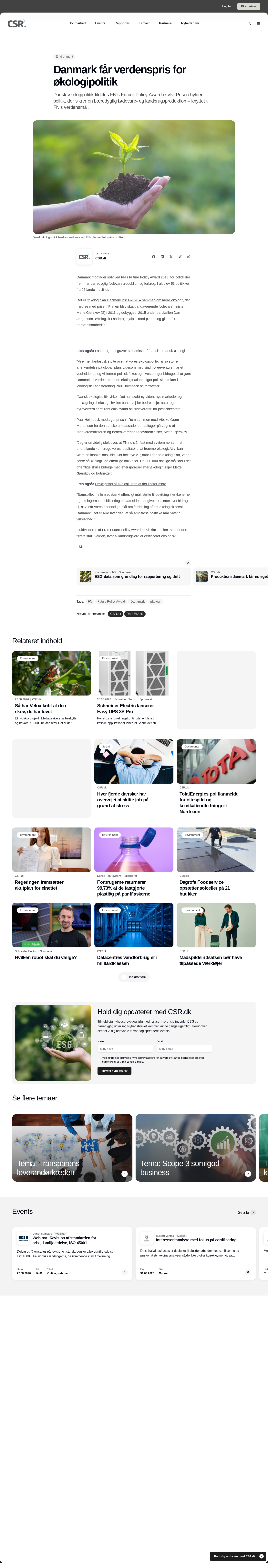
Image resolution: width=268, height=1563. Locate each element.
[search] (249, 23)
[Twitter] (171, 256)
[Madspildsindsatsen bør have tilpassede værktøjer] (216, 934)
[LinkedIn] (162, 256)
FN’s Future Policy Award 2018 (145, 277)
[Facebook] (153, 256)
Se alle (243, 1212)
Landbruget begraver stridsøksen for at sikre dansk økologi (140, 351)
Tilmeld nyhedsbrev (114, 1070)
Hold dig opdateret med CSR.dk (235, 1556)
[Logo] (17, 23)
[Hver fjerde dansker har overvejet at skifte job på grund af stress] (133, 774)
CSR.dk (101, 258)
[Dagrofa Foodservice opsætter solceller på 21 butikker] (216, 862)
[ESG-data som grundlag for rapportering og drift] (134, 576)
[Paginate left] (15, 1147)
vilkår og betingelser (182, 1057)
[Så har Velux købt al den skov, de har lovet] (51, 688)
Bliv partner (248, 6)
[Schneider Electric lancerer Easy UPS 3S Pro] (133, 688)
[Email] (180, 256)
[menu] (258, 23)
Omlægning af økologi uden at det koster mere (130, 484)
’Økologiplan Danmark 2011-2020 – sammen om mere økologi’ (135, 300)
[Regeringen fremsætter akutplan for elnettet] (51, 859)
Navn (101, 1041)
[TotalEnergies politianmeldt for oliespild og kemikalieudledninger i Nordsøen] (216, 777)
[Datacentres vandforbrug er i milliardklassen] (133, 934)
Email (160, 1041)
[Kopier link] (189, 256)
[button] (188, 563)
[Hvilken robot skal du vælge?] (51, 931)
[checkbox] (99, 1059)
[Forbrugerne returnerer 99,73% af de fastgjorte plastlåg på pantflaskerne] (133, 862)
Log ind (227, 6)
